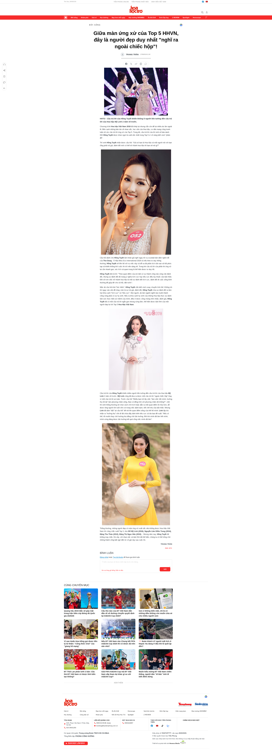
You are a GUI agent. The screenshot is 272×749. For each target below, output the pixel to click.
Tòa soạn (68, 720)
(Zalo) (109, 723)
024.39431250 (71, 727)
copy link (136, 64)
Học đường (104, 17)
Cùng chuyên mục (76, 585)
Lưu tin (4, 76)
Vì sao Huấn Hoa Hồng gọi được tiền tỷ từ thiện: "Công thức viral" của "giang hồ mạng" (80, 643)
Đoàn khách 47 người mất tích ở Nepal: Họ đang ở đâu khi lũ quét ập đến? (155, 643)
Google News (181, 25)
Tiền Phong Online (121, 2)
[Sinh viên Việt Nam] (201, 705)
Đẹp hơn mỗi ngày (118, 17)
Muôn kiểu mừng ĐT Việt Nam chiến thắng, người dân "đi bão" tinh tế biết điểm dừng (155, 674)
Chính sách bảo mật (191, 720)
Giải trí (94, 17)
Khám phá (84, 17)
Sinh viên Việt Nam (158, 2)
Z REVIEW (175, 17)
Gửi (165, 569)
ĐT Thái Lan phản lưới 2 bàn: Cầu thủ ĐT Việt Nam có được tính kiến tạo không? (79, 674)
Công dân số (84, 715)
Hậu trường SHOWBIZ (136, 17)
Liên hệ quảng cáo (102, 720)
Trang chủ (65, 17)
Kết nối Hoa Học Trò (118, 715)
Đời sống (74, 17)
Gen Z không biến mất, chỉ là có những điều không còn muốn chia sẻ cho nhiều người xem (155, 613)
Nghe (4, 64)
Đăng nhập (104, 557)
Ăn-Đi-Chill (152, 17)
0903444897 (129, 723)
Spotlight (186, 17)
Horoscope (197, 17)
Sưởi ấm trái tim (149, 711)
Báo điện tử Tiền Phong (136, 9)
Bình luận (4, 82)
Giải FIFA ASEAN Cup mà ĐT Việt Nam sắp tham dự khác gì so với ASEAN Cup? (116, 674)
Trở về (4, 88)
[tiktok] (163, 726)
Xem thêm (206, 17)
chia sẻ (126, 64)
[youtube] (206, 1)
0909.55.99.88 (101, 723)
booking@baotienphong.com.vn (107, 726)
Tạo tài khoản (118, 557)
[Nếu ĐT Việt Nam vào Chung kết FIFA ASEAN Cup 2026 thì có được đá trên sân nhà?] (118, 629)
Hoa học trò (70, 702)
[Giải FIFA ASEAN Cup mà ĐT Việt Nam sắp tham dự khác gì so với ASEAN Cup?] (118, 659)
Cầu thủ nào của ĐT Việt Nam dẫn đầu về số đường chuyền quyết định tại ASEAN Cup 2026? (117, 613)
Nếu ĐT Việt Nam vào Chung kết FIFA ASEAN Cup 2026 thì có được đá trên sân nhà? (118, 643)
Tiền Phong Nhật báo (140, 2)
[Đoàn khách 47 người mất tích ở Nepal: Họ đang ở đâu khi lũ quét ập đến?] (156, 629)
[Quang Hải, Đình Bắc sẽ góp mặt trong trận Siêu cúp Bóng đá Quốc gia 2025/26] (81, 598)
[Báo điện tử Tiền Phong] (184, 705)
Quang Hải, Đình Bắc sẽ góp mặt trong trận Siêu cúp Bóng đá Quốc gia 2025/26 (79, 613)
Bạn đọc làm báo (76, 743)
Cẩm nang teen (181, 711)
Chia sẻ (4, 70)
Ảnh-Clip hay (164, 17)
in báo (141, 64)
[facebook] (203, 1)
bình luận (146, 64)
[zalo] (169, 726)
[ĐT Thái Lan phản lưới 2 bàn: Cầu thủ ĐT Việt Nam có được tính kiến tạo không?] (81, 659)
